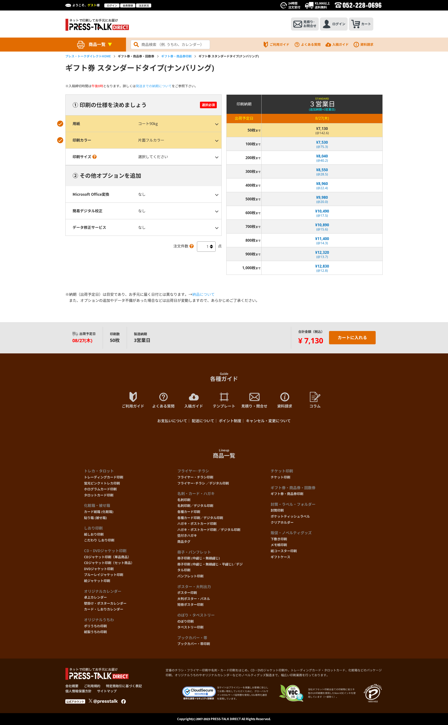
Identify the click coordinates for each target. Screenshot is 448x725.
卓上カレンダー (95, 597)
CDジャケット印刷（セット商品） (109, 563)
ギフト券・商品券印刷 (176, 56)
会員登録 (128, 5)
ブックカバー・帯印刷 (193, 643)
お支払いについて (172, 420)
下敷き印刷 (279, 539)
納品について (203, 294)
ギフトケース (280, 557)
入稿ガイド (340, 44)
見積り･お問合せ (309, 24)
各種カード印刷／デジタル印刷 (200, 518)
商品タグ (183, 541)
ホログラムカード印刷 (100, 489)
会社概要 (71, 686)
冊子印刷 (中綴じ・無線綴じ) (198, 558)
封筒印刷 (277, 510)
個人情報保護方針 (78, 691)
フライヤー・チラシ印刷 (195, 477)
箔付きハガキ (187, 535)
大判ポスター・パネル (193, 598)
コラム (315, 406)
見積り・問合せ (254, 406)
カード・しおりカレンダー (103, 609)
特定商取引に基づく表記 (124, 686)
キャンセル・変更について (268, 420)
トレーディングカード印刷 (103, 477)
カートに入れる (352, 337)
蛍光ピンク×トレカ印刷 (102, 483)
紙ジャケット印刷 (97, 581)
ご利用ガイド (279, 44)
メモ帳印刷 (279, 545)
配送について (203, 420)
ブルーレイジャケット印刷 (103, 574)
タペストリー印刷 (190, 627)
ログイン (112, 5)
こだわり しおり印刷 (99, 540)
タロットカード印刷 (98, 495)
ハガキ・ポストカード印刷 (197, 523)
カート (366, 24)
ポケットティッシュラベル (290, 516)
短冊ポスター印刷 (190, 604)
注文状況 (144, 5)
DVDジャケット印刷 (99, 569)
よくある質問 (311, 44)
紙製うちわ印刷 (95, 632)
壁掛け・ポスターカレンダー (105, 603)
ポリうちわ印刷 (95, 626)
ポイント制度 (230, 420)
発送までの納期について (154, 86)
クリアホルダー (282, 522)
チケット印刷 (280, 477)
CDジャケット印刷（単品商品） (107, 557)
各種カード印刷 (188, 511)
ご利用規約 (92, 686)
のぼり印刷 (185, 621)
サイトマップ (107, 691)
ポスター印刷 (187, 592)
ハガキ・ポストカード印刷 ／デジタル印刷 (208, 529)
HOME (88, 56)
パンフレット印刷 (190, 576)
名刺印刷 (183, 500)
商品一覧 (97, 44)
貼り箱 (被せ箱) (95, 518)
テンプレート (224, 406)
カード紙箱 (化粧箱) (98, 511)
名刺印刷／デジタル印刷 (195, 505)
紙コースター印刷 (284, 551)
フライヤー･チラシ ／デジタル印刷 (203, 483)
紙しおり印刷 (94, 534)
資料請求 (366, 44)
